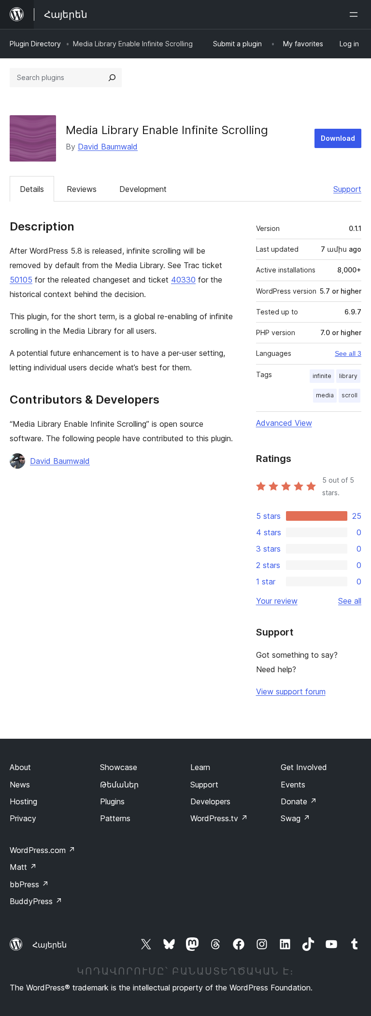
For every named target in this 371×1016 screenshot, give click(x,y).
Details (32, 189)
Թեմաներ (119, 784)
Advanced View (284, 423)
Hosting (23, 801)
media (325, 395)
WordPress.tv (219, 818)
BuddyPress (36, 901)
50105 (21, 279)
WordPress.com (42, 850)
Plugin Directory (35, 44)
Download (338, 138)
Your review (277, 601)
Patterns (115, 818)
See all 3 (348, 353)
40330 (183, 279)
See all (349, 601)
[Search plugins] (112, 77)
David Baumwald (108, 146)
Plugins (112, 801)
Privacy (23, 818)
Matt (23, 867)
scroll (349, 395)
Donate (299, 801)
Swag (295, 818)
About (20, 767)
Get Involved (304, 767)
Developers (210, 801)
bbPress (29, 884)
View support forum (291, 691)
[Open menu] (355, 14)
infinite (322, 375)
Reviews (82, 189)
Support (347, 189)
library (348, 375)
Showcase (118, 767)
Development (143, 189)
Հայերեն (49, 944)
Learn (200, 767)
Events (293, 784)
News (20, 784)
